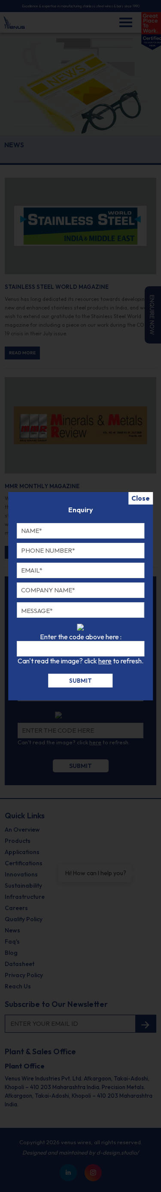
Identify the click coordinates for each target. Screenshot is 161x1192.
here (105, 660)
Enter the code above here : (81, 636)
